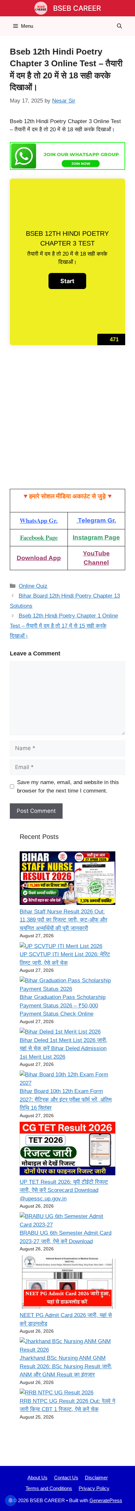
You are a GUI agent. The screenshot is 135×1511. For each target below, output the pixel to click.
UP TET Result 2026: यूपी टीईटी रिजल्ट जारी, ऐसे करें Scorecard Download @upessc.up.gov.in (64, 1190)
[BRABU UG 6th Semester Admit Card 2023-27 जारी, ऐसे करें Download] (67, 1220)
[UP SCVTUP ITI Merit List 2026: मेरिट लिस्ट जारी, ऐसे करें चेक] (61, 946)
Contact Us (66, 1477)
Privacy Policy (94, 1488)
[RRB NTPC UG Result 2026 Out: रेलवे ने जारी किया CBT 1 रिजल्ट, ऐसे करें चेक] (56, 1393)
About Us (38, 1477)
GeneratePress (105, 1500)
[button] (119, 26)
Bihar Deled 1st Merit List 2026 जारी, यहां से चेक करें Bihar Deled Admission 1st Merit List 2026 (63, 1048)
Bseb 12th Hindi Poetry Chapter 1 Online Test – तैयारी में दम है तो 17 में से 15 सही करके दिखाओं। (64, 626)
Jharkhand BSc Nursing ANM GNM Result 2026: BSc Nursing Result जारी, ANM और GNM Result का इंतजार (66, 1366)
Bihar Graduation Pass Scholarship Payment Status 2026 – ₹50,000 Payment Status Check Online (63, 1005)
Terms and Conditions (49, 1488)
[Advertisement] (67, 419)
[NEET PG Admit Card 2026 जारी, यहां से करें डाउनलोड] (67, 1283)
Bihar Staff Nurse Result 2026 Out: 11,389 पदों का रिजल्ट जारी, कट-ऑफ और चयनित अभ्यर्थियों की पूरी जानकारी (63, 919)
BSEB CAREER (77, 8)
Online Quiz (33, 586)
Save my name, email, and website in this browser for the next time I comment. (68, 786)
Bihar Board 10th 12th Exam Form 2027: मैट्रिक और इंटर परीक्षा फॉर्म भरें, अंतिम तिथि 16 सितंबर (66, 1099)
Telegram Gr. (97, 520)
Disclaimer (96, 1477)
